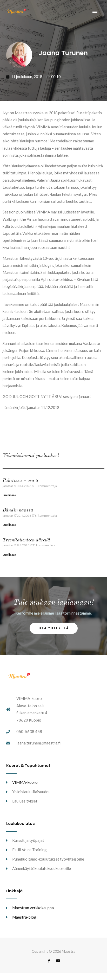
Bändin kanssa (18, 510)
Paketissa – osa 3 (20, 480)
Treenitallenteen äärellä (26, 540)
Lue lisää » (10, 495)
